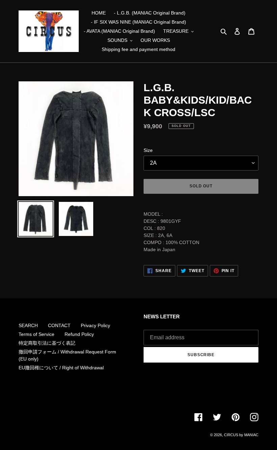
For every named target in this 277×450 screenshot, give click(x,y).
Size (148, 150)
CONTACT (59, 325)
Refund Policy (79, 334)
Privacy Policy (95, 325)
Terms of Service (36, 334)
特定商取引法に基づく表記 (47, 343)
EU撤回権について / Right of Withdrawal (61, 367)
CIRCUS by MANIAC (241, 435)
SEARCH (28, 325)
